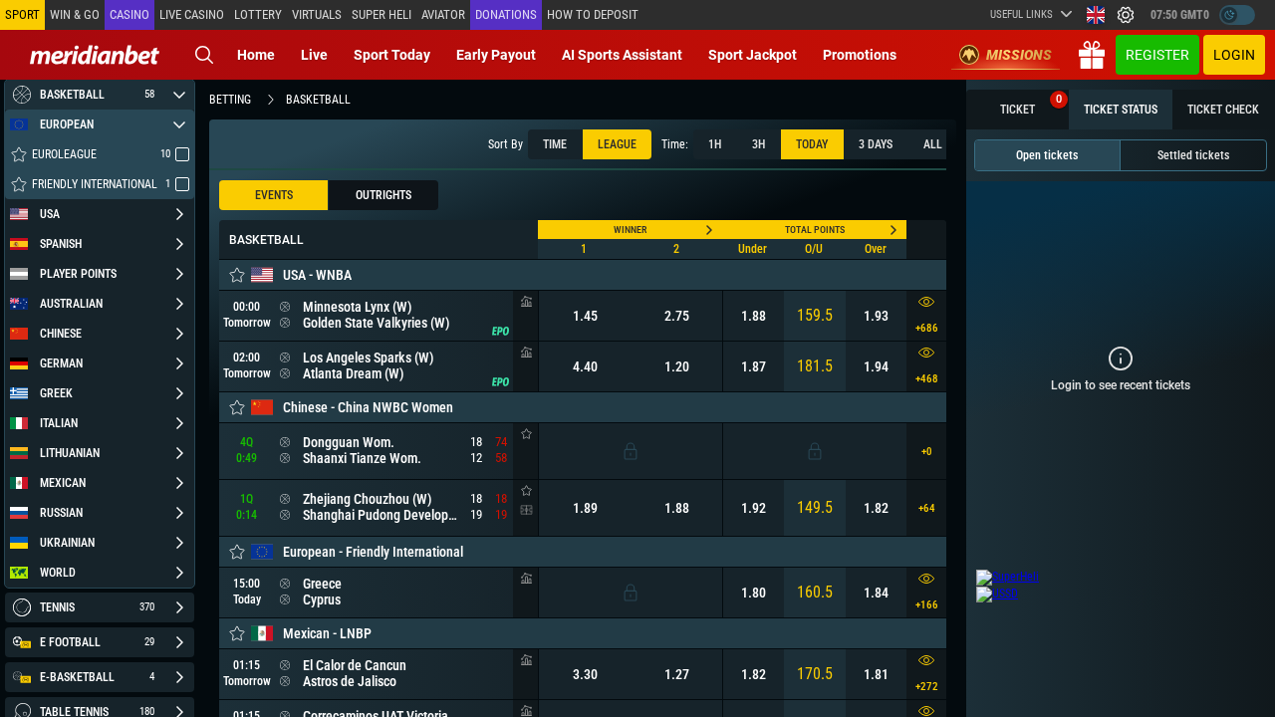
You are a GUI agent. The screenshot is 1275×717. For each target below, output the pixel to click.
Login (1234, 55)
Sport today (392, 55)
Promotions (859, 55)
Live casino (191, 14)
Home (256, 55)
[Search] (204, 55)
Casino (129, 14)
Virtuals (317, 14)
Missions (1019, 55)
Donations (506, 14)
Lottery (258, 14)
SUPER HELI (381, 14)
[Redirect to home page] (94, 55)
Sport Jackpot (752, 55)
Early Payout (496, 55)
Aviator (443, 14)
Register (1157, 55)
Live (314, 55)
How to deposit (592, 14)
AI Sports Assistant (622, 55)
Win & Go (75, 14)
